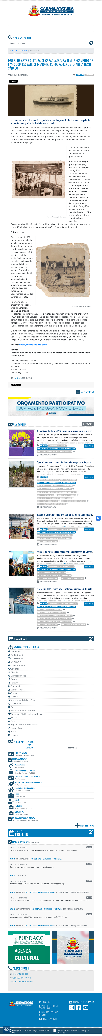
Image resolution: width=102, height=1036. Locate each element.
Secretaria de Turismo (57, 445)
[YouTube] (85, 1007)
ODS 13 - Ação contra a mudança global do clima (56, 492)
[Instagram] (72, 1007)
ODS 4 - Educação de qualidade (73, 501)
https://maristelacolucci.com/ (33, 344)
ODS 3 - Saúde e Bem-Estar (47, 501)
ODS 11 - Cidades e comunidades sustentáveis (54, 486)
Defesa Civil (19, 892)
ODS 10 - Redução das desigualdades (51, 572)
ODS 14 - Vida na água (45, 495)
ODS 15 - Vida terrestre (67, 495)
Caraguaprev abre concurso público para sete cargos (32, 867)
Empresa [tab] (72, 747)
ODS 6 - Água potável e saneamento (51, 504)
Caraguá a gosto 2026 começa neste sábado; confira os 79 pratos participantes (43, 850)
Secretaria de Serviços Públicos (61, 566)
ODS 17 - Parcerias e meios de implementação (54, 451)
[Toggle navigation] (51, 23)
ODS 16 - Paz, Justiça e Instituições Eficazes (54, 498)
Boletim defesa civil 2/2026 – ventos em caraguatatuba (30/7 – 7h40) (38, 917)
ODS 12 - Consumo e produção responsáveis (54, 489)
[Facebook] (78, 1007)
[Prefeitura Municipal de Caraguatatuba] (51, 10)
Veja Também (19, 424)
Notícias (23, 50)
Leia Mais (89, 446)
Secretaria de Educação (23, 909)
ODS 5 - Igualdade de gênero (72, 578)
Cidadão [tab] (29, 747)
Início (14, 50)
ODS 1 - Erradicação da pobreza (49, 610)
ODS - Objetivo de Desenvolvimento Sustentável (56, 448)
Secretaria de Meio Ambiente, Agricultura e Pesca (56, 480)
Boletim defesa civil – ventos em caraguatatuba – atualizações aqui (37, 884)
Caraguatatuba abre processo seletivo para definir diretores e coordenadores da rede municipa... (50, 900)
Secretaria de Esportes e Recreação (63, 529)
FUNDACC (89, 75)
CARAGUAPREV (20, 876)
